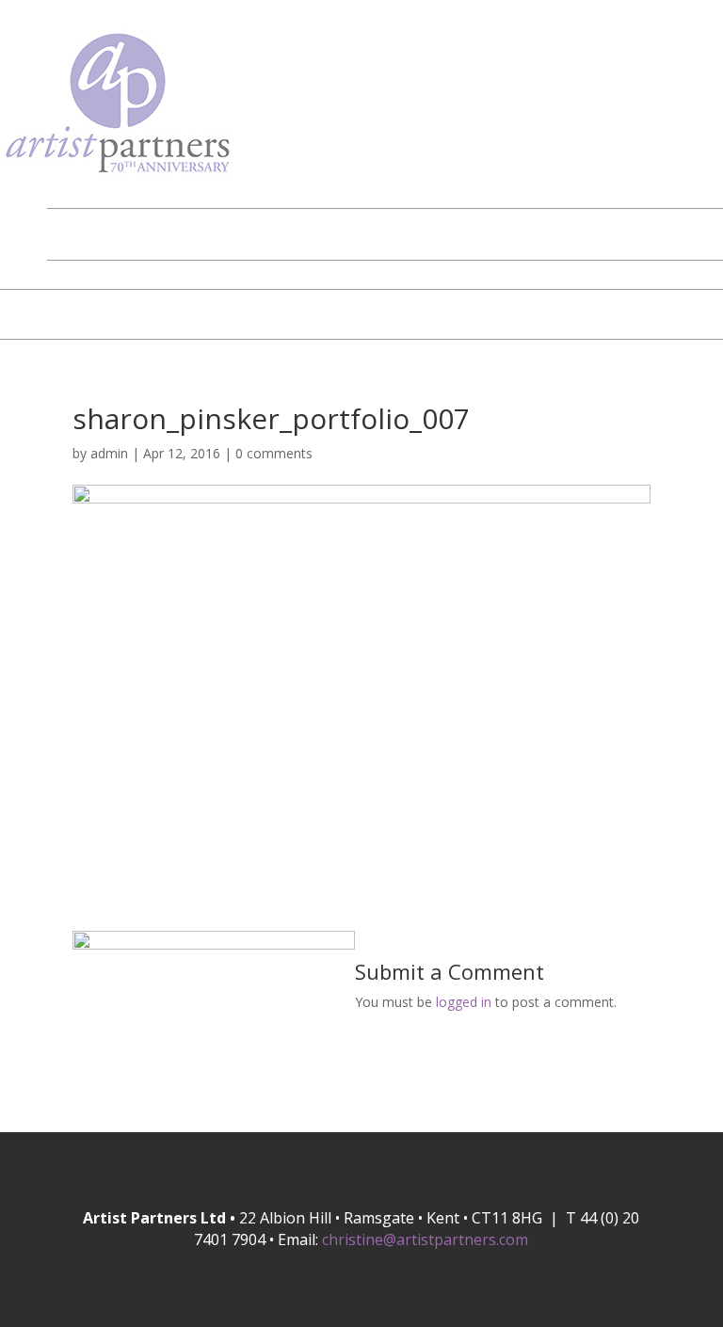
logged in (463, 1002)
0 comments (274, 453)
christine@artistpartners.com (425, 1239)
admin (109, 453)
